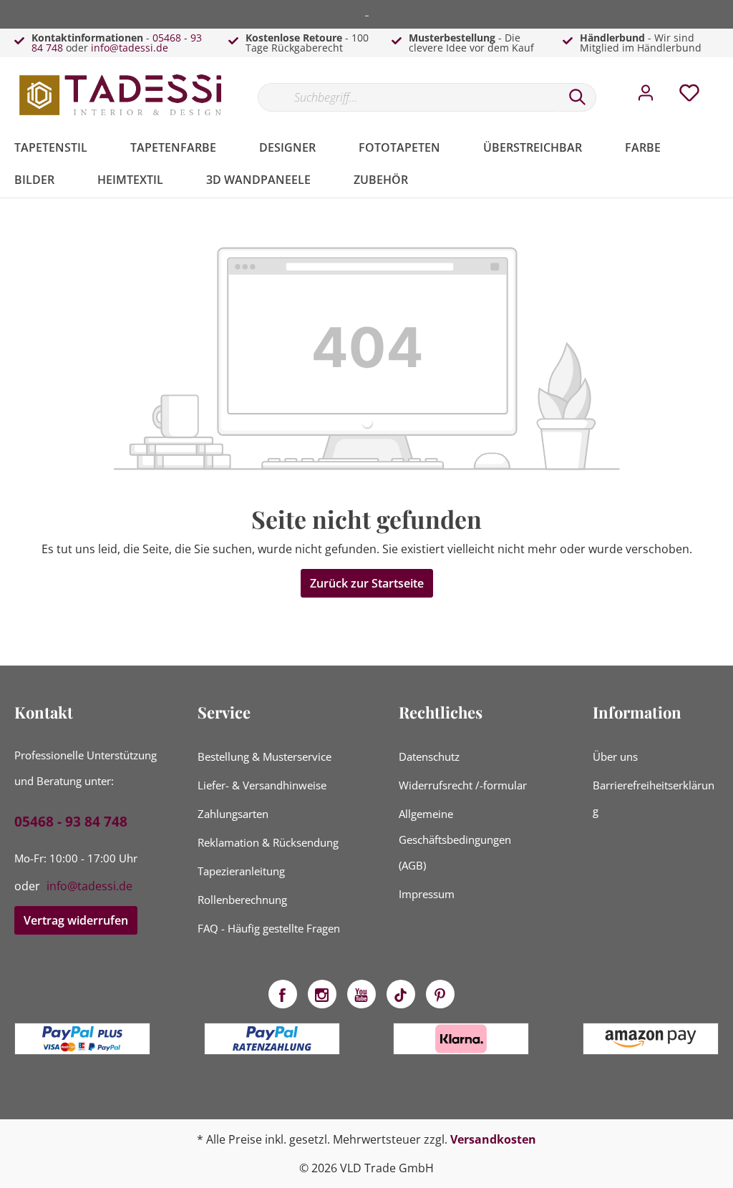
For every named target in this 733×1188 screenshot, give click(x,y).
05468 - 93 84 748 (70, 821)
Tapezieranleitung (241, 871)
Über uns (615, 756)
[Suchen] (577, 97)
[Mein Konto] (645, 96)
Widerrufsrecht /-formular (463, 785)
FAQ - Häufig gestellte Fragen (269, 928)
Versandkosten (493, 1139)
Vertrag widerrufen (76, 920)
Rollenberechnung (242, 899)
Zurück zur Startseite (367, 583)
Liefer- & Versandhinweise (262, 785)
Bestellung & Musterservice (264, 756)
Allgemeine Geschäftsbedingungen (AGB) (455, 839)
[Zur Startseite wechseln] (121, 94)
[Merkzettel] (689, 96)
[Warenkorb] (724, 82)
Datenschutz (429, 756)
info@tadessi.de (129, 47)
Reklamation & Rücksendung (268, 842)
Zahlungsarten (233, 814)
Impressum (427, 894)
